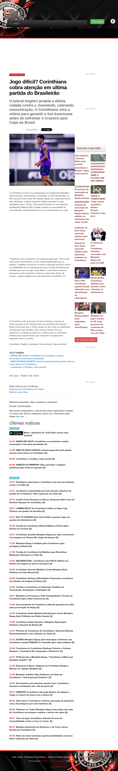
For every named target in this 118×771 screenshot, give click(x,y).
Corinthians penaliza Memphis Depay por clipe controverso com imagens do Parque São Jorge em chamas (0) (41, 536)
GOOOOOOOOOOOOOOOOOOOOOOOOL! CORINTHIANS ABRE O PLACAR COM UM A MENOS (98, 172)
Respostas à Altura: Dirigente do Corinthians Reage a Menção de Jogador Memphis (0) (38, 667)
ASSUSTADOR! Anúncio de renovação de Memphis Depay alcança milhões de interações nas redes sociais (82, 212)
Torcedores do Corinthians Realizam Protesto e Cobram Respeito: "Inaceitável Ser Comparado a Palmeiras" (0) (40, 649)
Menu (16, 24)
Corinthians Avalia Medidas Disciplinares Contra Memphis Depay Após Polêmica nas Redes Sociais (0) (41, 614)
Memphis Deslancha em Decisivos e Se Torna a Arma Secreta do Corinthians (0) (38, 728)
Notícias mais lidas (18, 392)
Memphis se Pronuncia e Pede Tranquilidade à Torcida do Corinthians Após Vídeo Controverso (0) (41, 597)
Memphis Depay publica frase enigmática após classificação (82, 320)
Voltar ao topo (60, 767)
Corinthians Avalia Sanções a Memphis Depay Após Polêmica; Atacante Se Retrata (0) (37, 623)
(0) (39, 442)
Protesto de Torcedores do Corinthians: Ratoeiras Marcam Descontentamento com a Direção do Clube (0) (41, 632)
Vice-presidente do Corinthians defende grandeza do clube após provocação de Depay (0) (41, 606)
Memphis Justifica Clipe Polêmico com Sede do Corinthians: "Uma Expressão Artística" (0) (35, 676)
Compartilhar (32, 129)
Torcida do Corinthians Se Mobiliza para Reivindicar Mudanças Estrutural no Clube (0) (38, 553)
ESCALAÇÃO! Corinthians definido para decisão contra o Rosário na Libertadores (98, 285)
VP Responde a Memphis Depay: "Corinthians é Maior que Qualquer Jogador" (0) (41, 658)
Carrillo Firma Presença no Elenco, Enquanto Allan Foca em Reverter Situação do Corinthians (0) (41, 501)
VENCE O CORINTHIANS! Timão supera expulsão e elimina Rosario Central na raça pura (98, 206)
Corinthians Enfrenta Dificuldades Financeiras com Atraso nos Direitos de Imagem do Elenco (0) (41, 579)
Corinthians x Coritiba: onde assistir (28, 367)
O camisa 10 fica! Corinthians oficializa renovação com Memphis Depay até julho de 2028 (98, 253)
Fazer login (97, 22)
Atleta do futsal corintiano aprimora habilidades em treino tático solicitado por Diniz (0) (41, 737)
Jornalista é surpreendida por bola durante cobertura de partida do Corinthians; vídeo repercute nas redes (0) (40, 492)
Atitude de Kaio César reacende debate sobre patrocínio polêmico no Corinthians (81, 251)
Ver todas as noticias (86, 340)
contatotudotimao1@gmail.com (92, 757)
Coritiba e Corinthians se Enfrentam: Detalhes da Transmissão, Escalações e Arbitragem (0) (36, 588)
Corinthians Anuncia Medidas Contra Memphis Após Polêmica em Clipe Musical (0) (38, 571)
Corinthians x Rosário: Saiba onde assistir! (82, 171)
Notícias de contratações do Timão (26, 389)
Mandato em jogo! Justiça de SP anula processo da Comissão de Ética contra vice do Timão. (98, 324)
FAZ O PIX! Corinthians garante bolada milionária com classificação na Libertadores (82, 289)
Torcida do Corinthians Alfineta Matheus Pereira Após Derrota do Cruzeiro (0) (39, 527)
